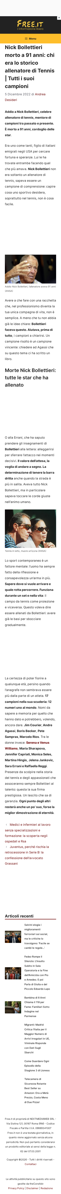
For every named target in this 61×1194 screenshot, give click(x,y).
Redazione (47, 1188)
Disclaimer (32, 1188)
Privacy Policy (16, 1188)
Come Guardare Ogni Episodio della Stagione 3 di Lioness (37, 1066)
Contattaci (30, 1164)
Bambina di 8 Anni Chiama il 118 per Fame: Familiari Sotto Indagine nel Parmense (36, 1007)
